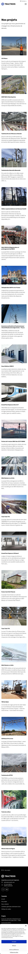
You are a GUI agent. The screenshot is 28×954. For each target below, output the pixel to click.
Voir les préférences (14, 949)
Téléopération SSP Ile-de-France (10, 287)
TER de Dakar (5, 702)
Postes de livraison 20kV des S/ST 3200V (13, 441)
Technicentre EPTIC (7, 775)
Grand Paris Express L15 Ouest (10, 553)
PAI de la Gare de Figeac (8, 848)
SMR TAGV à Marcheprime (8, 97)
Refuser (14, 945)
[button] (26, 925)
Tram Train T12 (5, 516)
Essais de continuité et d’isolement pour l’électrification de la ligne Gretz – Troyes (11, 919)
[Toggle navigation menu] (26, 4)
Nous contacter (5, 904)
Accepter (14, 941)
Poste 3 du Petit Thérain (8, 592)
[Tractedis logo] (8, 4)
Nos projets (4, 901)
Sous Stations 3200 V (7, 366)
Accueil (3, 899)
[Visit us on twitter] (3, 889)
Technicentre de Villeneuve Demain (11, 133)
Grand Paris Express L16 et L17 (10, 404)
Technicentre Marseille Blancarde (10, 170)
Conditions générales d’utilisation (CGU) (10, 906)
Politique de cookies (14, 952)
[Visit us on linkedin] (6, 889)
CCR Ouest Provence (7, 738)
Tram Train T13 (5, 628)
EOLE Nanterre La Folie (7, 478)
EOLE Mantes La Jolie (7, 665)
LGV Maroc (4, 58)
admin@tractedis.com (9, 882)
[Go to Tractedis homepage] (8, 876)
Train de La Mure (6, 812)
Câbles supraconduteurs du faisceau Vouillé (13, 209)
